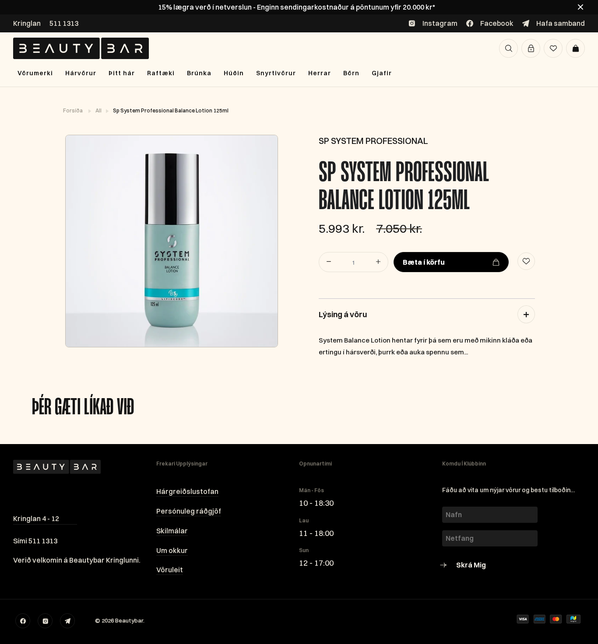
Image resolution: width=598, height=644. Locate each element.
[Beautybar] (81, 48)
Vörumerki (35, 73)
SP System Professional (373, 140)
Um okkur (172, 550)
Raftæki (161, 73)
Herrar (319, 73)
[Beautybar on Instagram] (45, 620)
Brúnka (199, 73)
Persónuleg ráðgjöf (188, 511)
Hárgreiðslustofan (187, 491)
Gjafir (382, 73)
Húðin (234, 73)
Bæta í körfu (424, 262)
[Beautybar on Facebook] (22, 620)
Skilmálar (172, 530)
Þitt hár (122, 73)
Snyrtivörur (276, 73)
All (98, 110)
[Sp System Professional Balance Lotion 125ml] (171, 241)
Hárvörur (80, 73)
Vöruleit (169, 569)
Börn (351, 73)
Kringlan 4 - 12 (36, 518)
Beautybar (129, 620)
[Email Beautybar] (67, 620)
